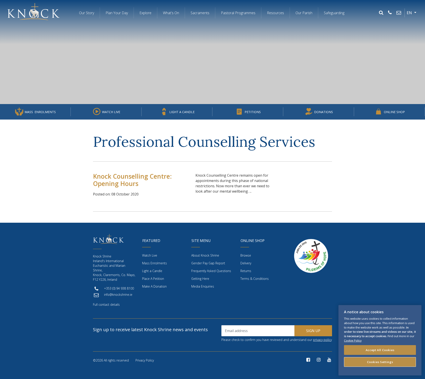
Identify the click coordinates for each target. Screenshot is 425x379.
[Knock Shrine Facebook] (308, 359)
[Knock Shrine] (33, 11)
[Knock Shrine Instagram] (319, 359)
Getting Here (200, 279)
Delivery (245, 263)
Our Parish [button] (304, 12)
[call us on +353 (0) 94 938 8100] (389, 12)
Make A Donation (154, 286)
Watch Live (111, 112)
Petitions (253, 112)
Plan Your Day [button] (117, 12)
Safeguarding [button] (334, 12)
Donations (323, 112)
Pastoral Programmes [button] (238, 12)
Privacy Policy (144, 360)
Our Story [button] (86, 12)
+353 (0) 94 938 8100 (119, 288)
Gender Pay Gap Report (208, 263)
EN (410, 12)
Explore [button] (145, 12)
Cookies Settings (380, 362)
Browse (245, 255)
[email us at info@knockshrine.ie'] (398, 12)
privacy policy (322, 340)
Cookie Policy (353, 340)
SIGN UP (313, 330)
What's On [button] (171, 12)
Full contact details (106, 304)
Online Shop (394, 112)
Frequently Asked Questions (211, 271)
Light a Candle (182, 112)
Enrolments (40, 112)
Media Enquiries (202, 286)
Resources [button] (275, 12)
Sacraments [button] (200, 12)
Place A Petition (153, 279)
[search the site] (381, 12)
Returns (245, 271)
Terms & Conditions (254, 279)
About (205, 255)
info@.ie (118, 294)
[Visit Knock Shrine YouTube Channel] (329, 359)
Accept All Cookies (380, 350)
